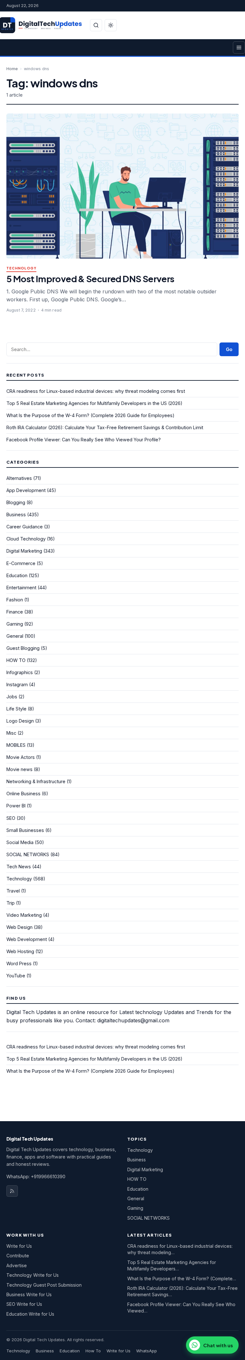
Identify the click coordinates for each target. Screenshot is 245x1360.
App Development (26, 490)
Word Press (19, 963)
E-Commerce (20, 563)
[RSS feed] (12, 1191)
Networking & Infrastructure (35, 781)
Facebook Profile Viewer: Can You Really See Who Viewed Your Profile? (83, 439)
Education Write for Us (30, 1314)
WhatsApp (146, 1350)
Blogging (15, 502)
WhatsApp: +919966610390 (35, 1176)
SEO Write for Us (24, 1304)
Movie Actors (20, 757)
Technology (21, 268)
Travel (13, 890)
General (14, 636)
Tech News (18, 866)
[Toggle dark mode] (111, 25)
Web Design (19, 927)
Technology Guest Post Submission (44, 1285)
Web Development (26, 939)
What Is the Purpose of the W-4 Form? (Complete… (181, 1278)
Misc (11, 733)
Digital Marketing (24, 551)
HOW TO (16, 660)
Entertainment (21, 587)
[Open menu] (239, 47)
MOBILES (16, 745)
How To (93, 1350)
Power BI (16, 805)
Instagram (17, 684)
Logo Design (20, 721)
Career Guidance (24, 526)
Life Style (16, 708)
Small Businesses (25, 830)
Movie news (19, 769)
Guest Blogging (23, 648)
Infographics (19, 672)
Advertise (16, 1265)
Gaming (14, 624)
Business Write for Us (29, 1294)
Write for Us (19, 1246)
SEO (10, 818)
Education (16, 575)
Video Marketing (24, 915)
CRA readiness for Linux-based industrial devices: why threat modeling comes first (95, 391)
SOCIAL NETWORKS (27, 854)
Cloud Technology (26, 538)
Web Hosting (20, 951)
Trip (10, 903)
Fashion (14, 599)
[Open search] (96, 25)
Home (12, 68)
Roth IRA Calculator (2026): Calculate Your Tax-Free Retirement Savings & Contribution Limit (104, 427)
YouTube (15, 975)
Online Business (23, 793)
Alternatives (19, 478)
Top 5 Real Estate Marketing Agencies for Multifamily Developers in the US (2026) (94, 403)
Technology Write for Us (32, 1275)
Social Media (19, 842)
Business (16, 514)
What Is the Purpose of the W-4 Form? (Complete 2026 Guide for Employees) (90, 415)
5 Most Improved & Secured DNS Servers (90, 278)
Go (229, 349)
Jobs (11, 696)
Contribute (17, 1255)
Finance (14, 611)
